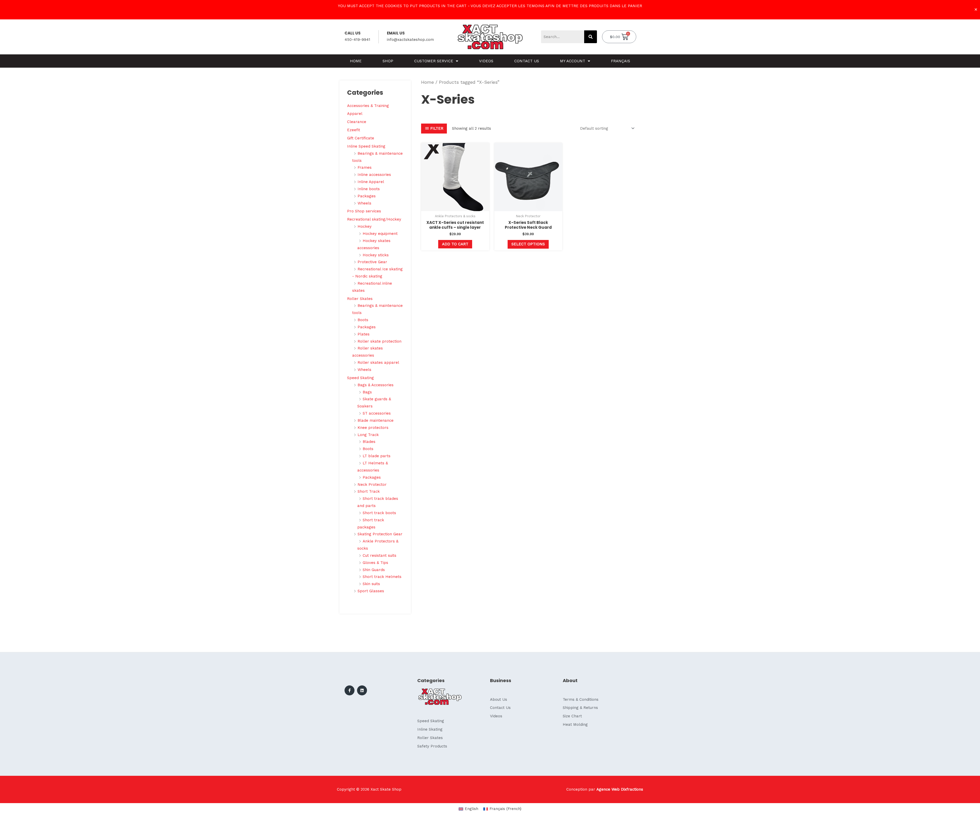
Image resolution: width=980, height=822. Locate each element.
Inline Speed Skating (366, 146)
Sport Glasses (371, 591)
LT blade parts (376, 456)
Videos (486, 61)
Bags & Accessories (376, 385)
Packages (367, 196)
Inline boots (369, 189)
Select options (528, 244)
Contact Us (526, 61)
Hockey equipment (380, 233)
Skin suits (371, 584)
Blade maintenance (376, 420)
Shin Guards (374, 569)
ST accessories (377, 413)
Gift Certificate (360, 138)
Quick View (455, 206)
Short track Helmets (382, 576)
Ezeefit (353, 130)
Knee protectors (373, 427)
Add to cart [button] (455, 244)
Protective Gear (372, 262)
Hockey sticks (376, 255)
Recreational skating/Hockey (374, 219)
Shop (388, 61)
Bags (367, 392)
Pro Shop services (364, 211)
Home (356, 61)
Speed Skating (360, 378)
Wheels (364, 203)
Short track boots (379, 513)
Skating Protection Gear (380, 534)
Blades (369, 441)
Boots (363, 320)
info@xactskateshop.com (410, 39)
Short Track (369, 491)
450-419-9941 (357, 39)
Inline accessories (374, 174)
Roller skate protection (379, 341)
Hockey (365, 226)
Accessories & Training (368, 105)
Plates (364, 334)
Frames (365, 167)
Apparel (354, 113)
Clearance (356, 121)
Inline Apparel (371, 181)
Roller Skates (360, 298)
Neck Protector (372, 484)
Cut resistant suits (379, 555)
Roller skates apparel (378, 362)
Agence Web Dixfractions (619, 789)
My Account (572, 61)
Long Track (368, 434)
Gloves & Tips (375, 562)
